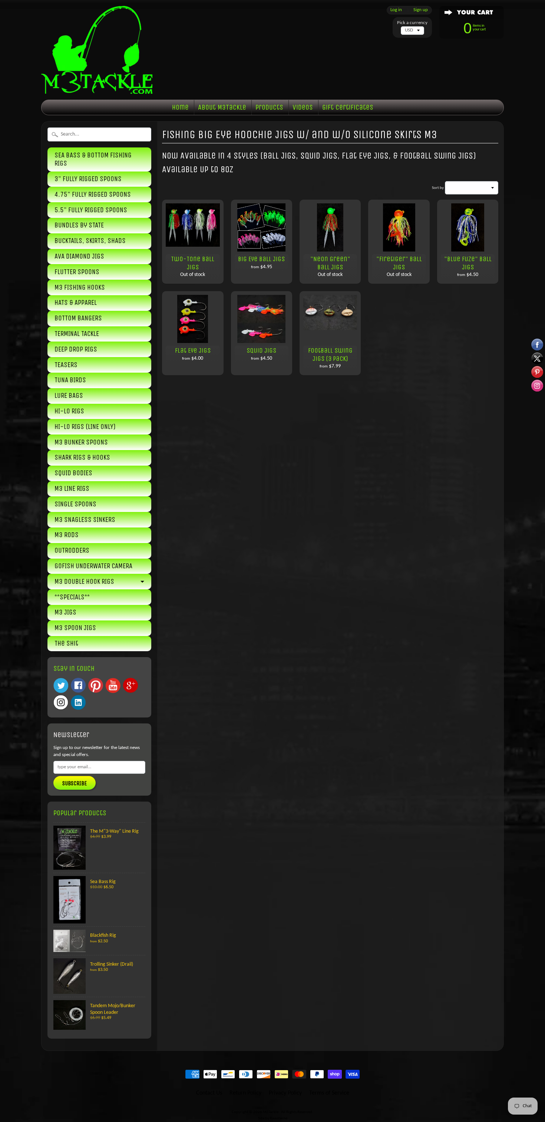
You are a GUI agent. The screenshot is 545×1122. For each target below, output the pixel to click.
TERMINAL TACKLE (76, 334)
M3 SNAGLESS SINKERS (84, 520)
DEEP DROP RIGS (75, 349)
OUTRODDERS (71, 550)
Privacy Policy (285, 1093)
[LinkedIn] (78, 702)
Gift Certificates (347, 107)
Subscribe (74, 783)
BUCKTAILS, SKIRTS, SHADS (90, 241)
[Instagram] (60, 702)
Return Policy (245, 1093)
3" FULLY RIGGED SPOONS (88, 179)
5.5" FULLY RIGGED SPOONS (90, 210)
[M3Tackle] (96, 82)
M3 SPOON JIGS (75, 628)
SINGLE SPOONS (75, 504)
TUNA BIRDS (70, 380)
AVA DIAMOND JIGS (79, 256)
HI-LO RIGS (69, 411)
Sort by (438, 188)
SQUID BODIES (73, 473)
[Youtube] (113, 685)
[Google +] (130, 685)
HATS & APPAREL (75, 303)
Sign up (420, 10)
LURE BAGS (68, 396)
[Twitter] (60, 685)
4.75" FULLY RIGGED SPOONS (92, 194)
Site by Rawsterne (272, 1118)
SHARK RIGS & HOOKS (82, 457)
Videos (303, 107)
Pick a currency (412, 22)
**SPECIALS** (72, 597)
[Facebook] (78, 685)
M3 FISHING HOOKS (79, 287)
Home (180, 107)
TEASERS (65, 365)
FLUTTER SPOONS (76, 272)
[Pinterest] (95, 685)
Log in (396, 10)
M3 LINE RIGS (71, 489)
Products (269, 107)
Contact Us (209, 1093)
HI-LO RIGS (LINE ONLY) (85, 427)
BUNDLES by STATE (79, 225)
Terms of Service (329, 1093)
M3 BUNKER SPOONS (81, 442)
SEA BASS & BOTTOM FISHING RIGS (93, 159)
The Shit (66, 643)
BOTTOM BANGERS (78, 318)
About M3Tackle (222, 107)
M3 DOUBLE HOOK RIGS (84, 581)
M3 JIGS (65, 612)
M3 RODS (66, 535)
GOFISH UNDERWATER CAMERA (93, 566)
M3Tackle (271, 1112)
